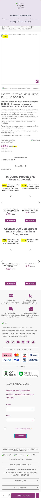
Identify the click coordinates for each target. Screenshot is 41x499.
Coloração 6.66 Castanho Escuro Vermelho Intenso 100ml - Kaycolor (11, 265)
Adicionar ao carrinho (23, 495)
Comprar (12, 221)
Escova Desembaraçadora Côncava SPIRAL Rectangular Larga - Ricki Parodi (11, 210)
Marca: (3, 142)
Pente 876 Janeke (30, 263)
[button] (2, 203)
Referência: (4, 140)
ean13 (3, 160)
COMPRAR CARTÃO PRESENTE (20, 459)
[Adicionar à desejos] (37, 495)
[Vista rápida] (17, 191)
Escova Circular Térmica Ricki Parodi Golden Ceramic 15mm (30, 209)
